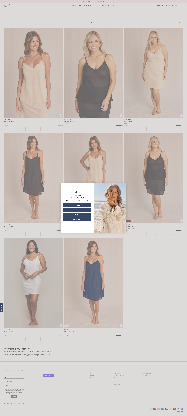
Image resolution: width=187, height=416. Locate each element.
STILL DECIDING (77, 219)
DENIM (77, 214)
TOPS (77, 210)
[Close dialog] (62, 185)
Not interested (77, 224)
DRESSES (77, 205)
